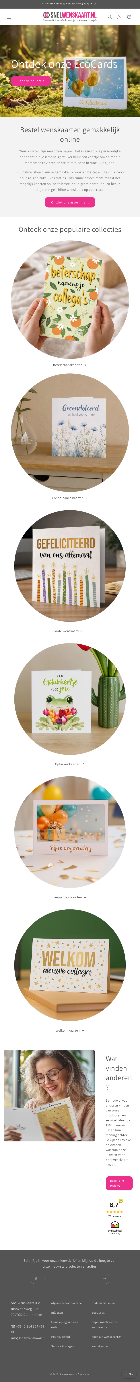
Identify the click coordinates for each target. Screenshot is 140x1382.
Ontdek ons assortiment (70, 202)
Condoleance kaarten (67, 498)
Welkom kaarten (68, 1030)
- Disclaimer (83, 1374)
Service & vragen (62, 1346)
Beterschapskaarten (67, 365)
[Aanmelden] (104, 1279)
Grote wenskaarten (68, 631)
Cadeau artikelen (103, 1303)
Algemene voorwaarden (67, 1303)
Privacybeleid (60, 1337)
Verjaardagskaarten (68, 897)
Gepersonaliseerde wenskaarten (104, 1324)
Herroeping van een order (64, 1324)
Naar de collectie (31, 81)
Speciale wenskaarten (107, 1337)
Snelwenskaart (67, 1374)
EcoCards (98, 1313)
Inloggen (57, 1313)
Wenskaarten (101, 1346)
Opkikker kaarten (68, 764)
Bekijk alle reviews (117, 1183)
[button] (9, 17)
